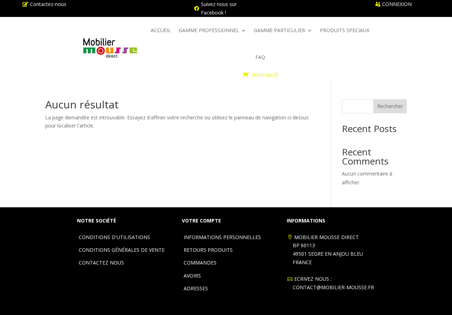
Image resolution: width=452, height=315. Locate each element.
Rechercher (390, 106)
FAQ (260, 57)
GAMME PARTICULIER (279, 30)
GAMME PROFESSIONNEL (209, 30)
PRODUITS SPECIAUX (344, 30)
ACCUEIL (161, 30)
